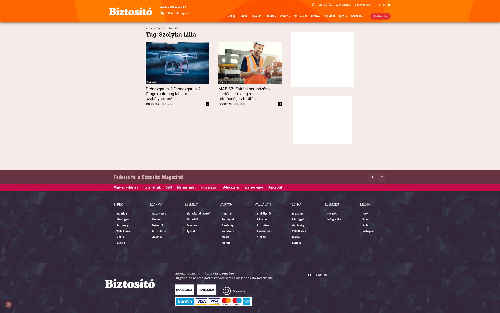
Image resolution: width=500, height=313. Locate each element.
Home (149, 28)
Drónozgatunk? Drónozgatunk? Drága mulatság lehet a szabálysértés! (173, 94)
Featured (151, 82)
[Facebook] (379, 5)
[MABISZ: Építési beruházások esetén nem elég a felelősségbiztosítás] (250, 63)
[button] (313, 5)
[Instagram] (384, 5)
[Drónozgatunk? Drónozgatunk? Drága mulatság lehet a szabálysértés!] (177, 63)
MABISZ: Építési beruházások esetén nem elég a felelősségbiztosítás (245, 94)
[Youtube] (389, 5)
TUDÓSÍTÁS (152, 103)
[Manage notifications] (8, 304)
